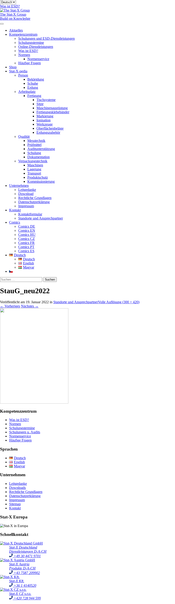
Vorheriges (10, 306)
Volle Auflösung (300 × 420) (118, 302)
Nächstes (30, 306)
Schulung (34, 153)
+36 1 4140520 (24, 585)
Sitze (40, 104)
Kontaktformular (30, 214)
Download (25, 194)
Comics (14, 222)
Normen (24, 55)
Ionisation (43, 120)
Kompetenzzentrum (23, 34)
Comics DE (26, 226)
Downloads (17, 488)
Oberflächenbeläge (50, 128)
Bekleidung (35, 79)
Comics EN (26, 230)
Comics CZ (26, 239)
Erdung (32, 87)
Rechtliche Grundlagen (34, 198)
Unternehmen (19, 185)
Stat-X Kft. (16, 581)
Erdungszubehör (48, 132)
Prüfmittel (34, 145)
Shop (13, 67)
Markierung (44, 116)
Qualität (24, 136)
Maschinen (35, 165)
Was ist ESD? (28, 51)
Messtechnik (36, 141)
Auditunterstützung (41, 149)
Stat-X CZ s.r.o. (20, 594)
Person (23, 75)
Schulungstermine (31, 42)
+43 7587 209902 (26, 573)
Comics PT (26, 247)
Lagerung (34, 169)
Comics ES (26, 251)
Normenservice (38, 59)
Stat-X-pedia (18, 71)
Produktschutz (37, 177)
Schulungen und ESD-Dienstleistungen (46, 38)
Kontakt (15, 210)
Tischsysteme (46, 100)
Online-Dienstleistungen (35, 47)
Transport (34, 173)
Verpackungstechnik (32, 161)
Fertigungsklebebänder (52, 112)
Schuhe (32, 83)
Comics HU (27, 235)
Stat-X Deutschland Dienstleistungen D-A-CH (27, 549)
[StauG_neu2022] (34, 402)
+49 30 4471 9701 (27, 556)
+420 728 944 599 (27, 598)
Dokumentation (38, 157)
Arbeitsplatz (27, 92)
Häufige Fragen (29, 63)
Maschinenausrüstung (52, 108)
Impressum (26, 206)
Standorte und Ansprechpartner (40, 218)
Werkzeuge (44, 124)
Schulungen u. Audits (24, 432)
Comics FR (26, 243)
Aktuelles (16, 30)
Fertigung (34, 96)
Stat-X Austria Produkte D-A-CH (22, 566)
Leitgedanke (27, 190)
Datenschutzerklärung (34, 202)
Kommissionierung (41, 181)
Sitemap (15, 504)
